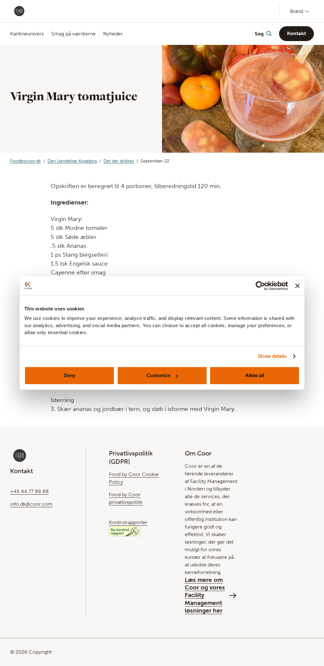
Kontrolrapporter (128, 522)
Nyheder (113, 34)
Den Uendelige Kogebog (72, 161)
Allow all (254, 375)
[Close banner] (297, 286)
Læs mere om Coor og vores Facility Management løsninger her (205, 595)
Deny (69, 375)
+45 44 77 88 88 (29, 491)
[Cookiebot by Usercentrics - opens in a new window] (260, 285)
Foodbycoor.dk (25, 161)
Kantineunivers (27, 34)
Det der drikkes (118, 161)
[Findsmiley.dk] (124, 531)
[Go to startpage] (19, 11)
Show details (272, 356)
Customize (158, 375)
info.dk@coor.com (31, 504)
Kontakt (296, 33)
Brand (296, 11)
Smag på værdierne (73, 34)
